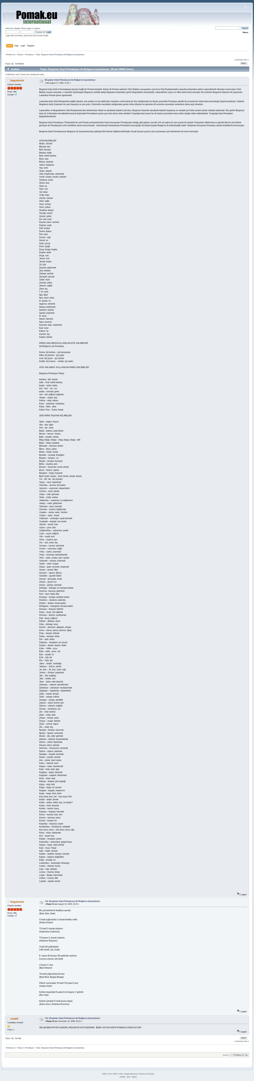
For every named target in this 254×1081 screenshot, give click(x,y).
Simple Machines (131, 1074)
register (37, 28)
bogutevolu (17, 80)
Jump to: (226, 1055)
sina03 (14, 1018)
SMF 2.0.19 (107, 1074)
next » (246, 60)
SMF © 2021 (118, 1074)
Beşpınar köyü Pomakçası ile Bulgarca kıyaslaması (70, 80)
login (29, 28)
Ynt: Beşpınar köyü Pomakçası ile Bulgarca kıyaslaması (72, 901)
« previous (238, 60)
